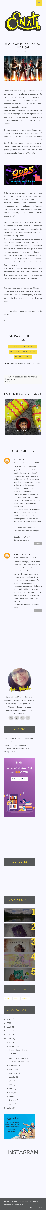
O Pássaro (10, 940)
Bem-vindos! (11, 911)
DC (34, 363)
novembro (13, 1065)
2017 (9, 1042)
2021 (9, 1027)
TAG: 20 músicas (13, 955)
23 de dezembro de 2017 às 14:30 (26, 558)
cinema (14, 363)
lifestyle (25, 999)
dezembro (13, 1046)
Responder (38, 543)
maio (11, 1088)
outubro (12, 1069)
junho (11, 1084)
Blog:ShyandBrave (21, 540)
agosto (12, 1077)
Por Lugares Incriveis (15, 970)
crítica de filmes (24, 363)
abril (11, 1092)
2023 (9, 1019)
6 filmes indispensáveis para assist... (20, 431)
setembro (13, 1073)
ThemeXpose (22, 1201)
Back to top (35, 1207)
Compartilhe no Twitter (25, 352)
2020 (9, 1031)
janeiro (12, 1104)
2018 (9, 1038)
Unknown (19, 459)
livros (7, 999)
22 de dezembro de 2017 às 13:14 (26, 463)
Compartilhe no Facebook (24, 346)
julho (11, 1081)
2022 (9, 1023)
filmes (38, 363)
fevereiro (13, 1100)
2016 (9, 1108)
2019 (9, 1034)
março (12, 1096)
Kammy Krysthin (22, 554)
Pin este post (25, 357)
